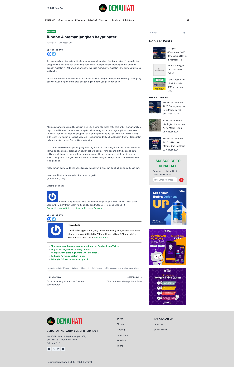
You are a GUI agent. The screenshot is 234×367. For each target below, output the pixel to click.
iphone (75, 268)
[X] (54, 349)
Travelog (103, 20)
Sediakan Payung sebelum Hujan (68, 256)
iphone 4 (85, 268)
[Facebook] (49, 54)
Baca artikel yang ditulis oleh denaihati (66, 208)
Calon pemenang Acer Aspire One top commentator (65, 281)
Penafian (121, 340)
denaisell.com (160, 329)
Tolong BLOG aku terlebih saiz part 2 (69, 259)
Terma (120, 346)
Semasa (69, 20)
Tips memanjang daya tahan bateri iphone (122, 268)
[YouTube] (63, 349)
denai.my (158, 324)
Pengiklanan (123, 335)
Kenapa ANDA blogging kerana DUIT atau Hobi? (75, 252)
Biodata (121, 324)
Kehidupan (80, 20)
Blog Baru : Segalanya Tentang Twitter (70, 249)
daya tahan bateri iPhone (58, 268)
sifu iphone (97, 268)
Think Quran (128, 20)
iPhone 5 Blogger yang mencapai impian (175, 69)
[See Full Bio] (107, 237)
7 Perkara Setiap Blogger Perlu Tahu (124, 279)
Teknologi (92, 20)
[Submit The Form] (181, 180)
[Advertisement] (94, 104)
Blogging (51, 31)
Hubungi (121, 329)
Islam (60, 20)
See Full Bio (100, 237)
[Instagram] (58, 349)
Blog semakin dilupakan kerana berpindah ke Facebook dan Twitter (85, 246)
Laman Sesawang (95, 208)
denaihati (52, 43)
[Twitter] (54, 54)
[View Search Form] (188, 20)
